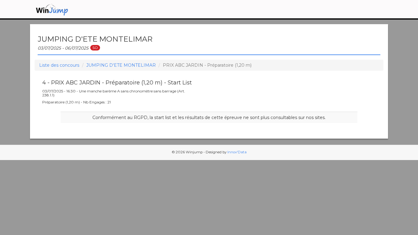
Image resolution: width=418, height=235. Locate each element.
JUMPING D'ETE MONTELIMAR (121, 65)
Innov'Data (237, 152)
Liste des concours (59, 65)
